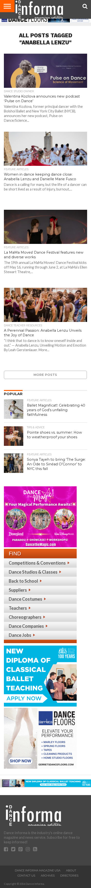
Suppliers (18, 590)
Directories (69, 875)
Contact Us (26, 875)
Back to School (23, 581)
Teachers (18, 608)
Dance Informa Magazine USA (37, 870)
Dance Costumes (25, 599)
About (71, 870)
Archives (48, 875)
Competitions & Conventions (37, 563)
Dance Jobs (20, 635)
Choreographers (25, 617)
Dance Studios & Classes (33, 572)
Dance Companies (26, 626)
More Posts (45, 375)
